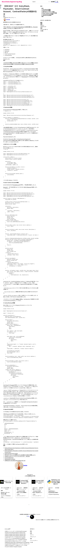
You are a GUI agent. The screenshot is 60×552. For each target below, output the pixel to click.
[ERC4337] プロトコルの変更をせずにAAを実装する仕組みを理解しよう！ (20, 455)
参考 (42, 16)
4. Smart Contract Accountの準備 (49, 13)
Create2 (12, 385)
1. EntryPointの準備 (7, 62)
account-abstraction (9, 457)
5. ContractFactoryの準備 (18, 64)
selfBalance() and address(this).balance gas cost (15, 460)
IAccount (5, 187)
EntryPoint (24, 76)
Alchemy (14, 32)
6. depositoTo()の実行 (29, 64)
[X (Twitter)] (57, 1)
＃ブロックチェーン (11, 17)
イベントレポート (44, 29)
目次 (42, 8)
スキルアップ (43, 26)
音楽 (41, 28)
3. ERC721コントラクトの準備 (27, 62)
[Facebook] (56, 2)
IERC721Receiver (27, 187)
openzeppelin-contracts (10, 459)
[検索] (49, 1)
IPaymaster (15, 109)
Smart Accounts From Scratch (11, 453)
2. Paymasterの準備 (16, 62)
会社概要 (53, 1)
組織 (41, 24)
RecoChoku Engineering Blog (12, 2)
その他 (41, 31)
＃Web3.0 (5, 17)
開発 (4, 16)
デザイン (42, 25)
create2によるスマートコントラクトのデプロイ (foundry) (17, 456)
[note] (28, 517)
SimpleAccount (16, 185)
